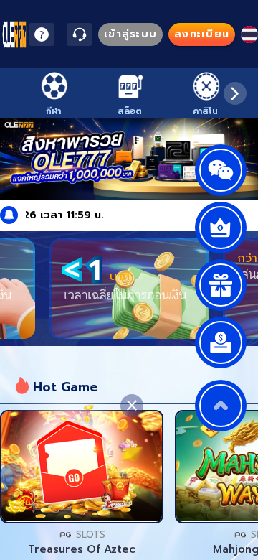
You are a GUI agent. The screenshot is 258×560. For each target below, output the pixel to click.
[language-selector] (249, 34)
